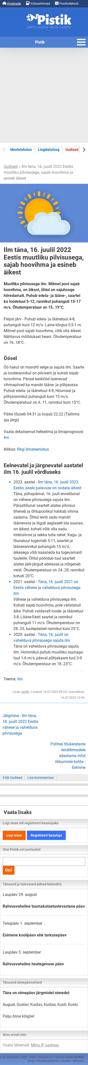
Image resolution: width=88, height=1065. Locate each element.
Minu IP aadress (45, 1045)
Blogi (31, 1061)
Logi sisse (14, 835)
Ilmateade (13, 3)
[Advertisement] (44, 95)
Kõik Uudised (12, 778)
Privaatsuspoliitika (47, 1061)
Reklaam (78, 1061)
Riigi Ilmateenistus (33, 449)
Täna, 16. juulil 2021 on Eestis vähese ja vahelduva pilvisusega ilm (46, 587)
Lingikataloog (48, 150)
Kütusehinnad (40, 3)
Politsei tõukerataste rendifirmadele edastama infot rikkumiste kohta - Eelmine (68, 756)
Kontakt (66, 1061)
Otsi (8, 870)
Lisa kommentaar (40, 778)
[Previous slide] (4, 149)
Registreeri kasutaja (46, 835)
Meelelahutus (21, 150)
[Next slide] (83, 149)
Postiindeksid (68, 3)
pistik (25, 692)
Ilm (6, 437)
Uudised (72, 150)
